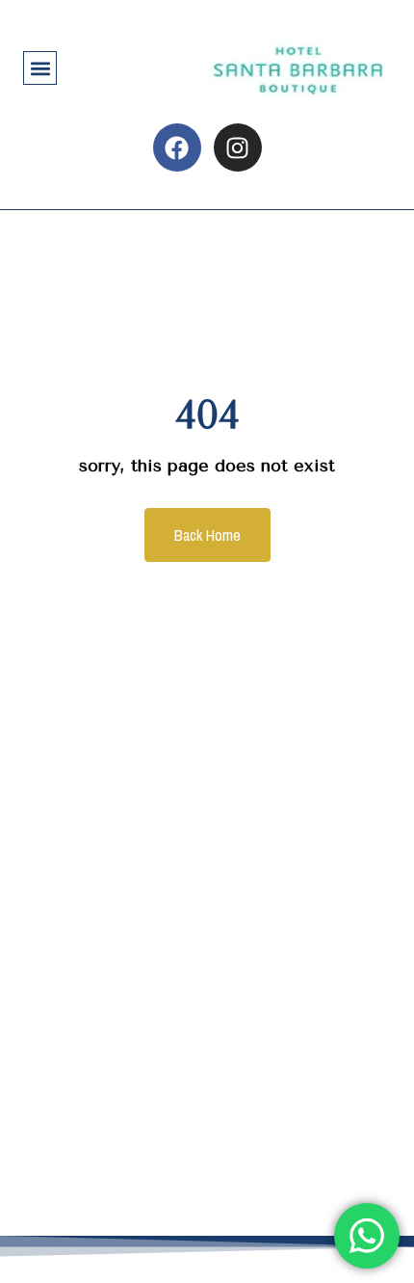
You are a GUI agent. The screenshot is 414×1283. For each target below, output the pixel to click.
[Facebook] (177, 147)
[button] (40, 68)
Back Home (207, 535)
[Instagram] (238, 147)
